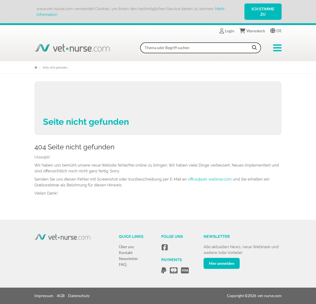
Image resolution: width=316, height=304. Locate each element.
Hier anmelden (221, 263)
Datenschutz (79, 295)
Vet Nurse (35, 67)
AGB (61, 295)
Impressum (43, 295)
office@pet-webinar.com (210, 179)
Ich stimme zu (263, 11)
